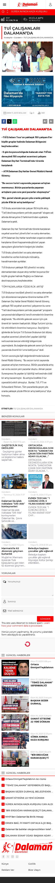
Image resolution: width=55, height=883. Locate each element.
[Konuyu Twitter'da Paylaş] (9, 121)
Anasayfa (8, 37)
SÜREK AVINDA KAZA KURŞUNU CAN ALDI (40, 739)
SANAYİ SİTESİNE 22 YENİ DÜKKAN (41, 720)
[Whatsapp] (17, 856)
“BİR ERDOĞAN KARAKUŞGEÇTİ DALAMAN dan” (40, 757)
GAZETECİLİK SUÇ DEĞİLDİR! (12, 446)
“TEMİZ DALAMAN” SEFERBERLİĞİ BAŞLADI (42, 685)
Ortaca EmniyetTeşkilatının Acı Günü (42, 667)
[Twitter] (8, 856)
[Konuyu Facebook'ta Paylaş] (4, 121)
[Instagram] (12, 856)
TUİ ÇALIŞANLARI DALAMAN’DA (28, 408)
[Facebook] (3, 856)
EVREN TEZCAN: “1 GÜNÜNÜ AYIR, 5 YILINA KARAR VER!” (40, 501)
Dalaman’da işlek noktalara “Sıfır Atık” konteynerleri (13, 504)
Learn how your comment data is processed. (26, 624)
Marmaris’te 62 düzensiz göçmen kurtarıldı (12, 551)
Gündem (18, 37)
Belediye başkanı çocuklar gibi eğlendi (40, 549)
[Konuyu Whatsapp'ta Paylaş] (15, 121)
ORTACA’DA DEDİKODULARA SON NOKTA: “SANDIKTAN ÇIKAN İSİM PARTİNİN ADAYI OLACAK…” (40, 451)
